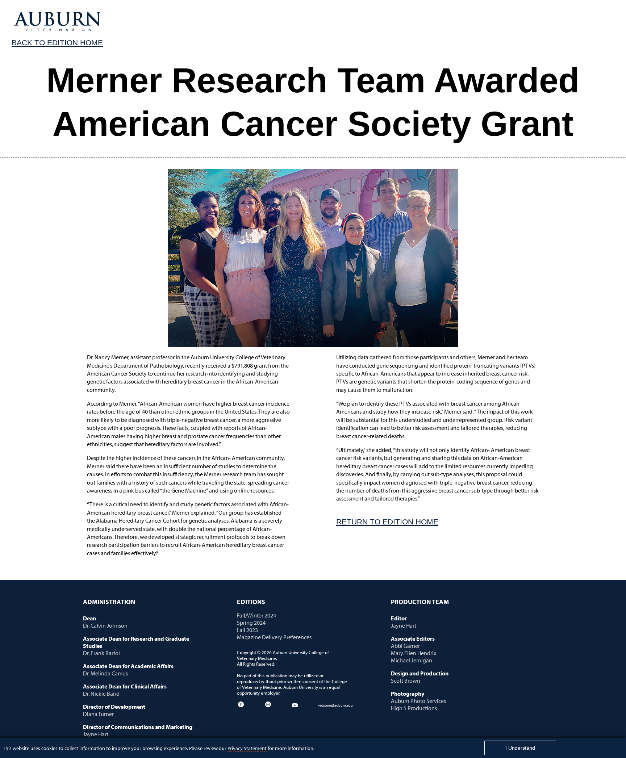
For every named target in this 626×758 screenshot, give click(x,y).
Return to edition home (387, 522)
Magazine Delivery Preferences (274, 637)
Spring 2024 (251, 622)
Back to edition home (57, 42)
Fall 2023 (247, 629)
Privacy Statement (247, 748)
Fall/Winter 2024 (256, 615)
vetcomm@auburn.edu (335, 705)
